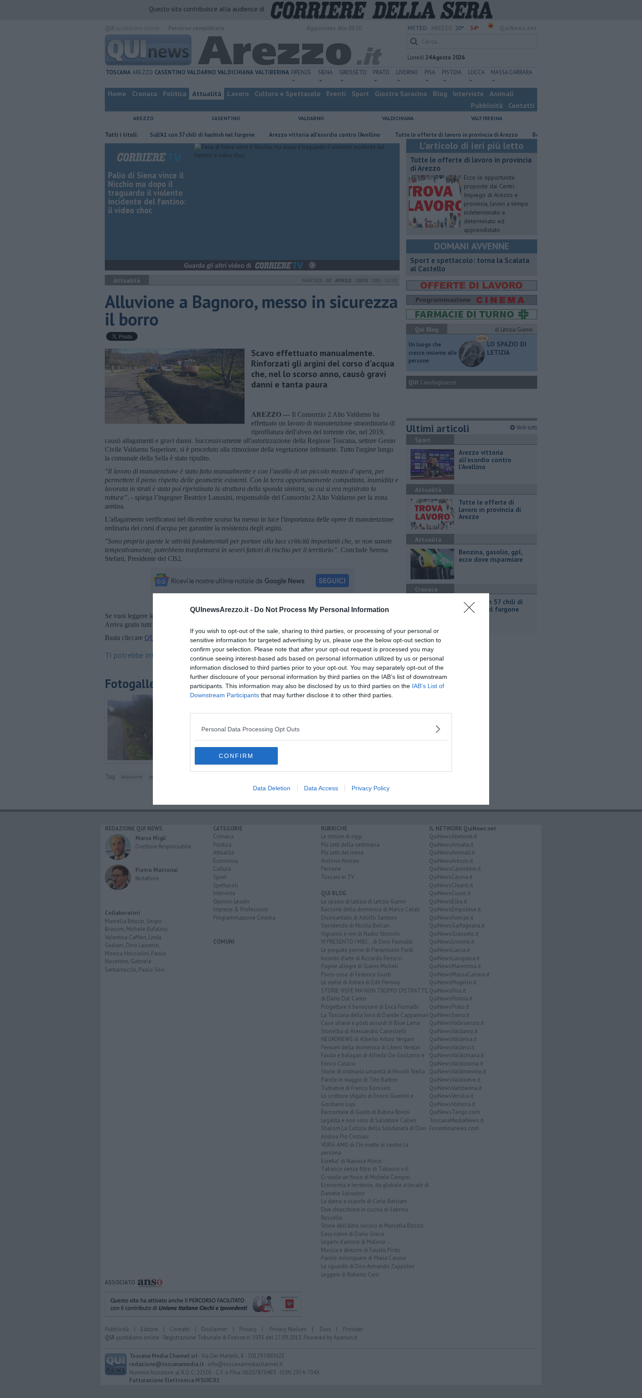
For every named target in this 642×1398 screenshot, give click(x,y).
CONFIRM (236, 755)
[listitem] (321, 729)
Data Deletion (271, 788)
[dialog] (321, 699)
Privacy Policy (371, 788)
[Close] (472, 610)
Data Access (321, 788)
